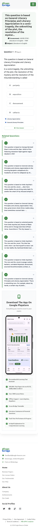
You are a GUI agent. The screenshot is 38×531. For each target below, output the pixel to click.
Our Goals (5, 498)
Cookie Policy (31, 519)
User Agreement (19, 519)
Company (5, 491)
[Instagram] (20, 509)
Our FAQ (5, 482)
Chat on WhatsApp (11, 462)
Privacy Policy (7, 519)
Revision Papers (7, 472)
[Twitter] (4, 509)
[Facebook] (9, 509)
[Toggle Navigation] (33, 4)
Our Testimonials (8, 478)
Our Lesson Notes (8, 475)
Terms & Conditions (13, 521)
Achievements (7, 495)
